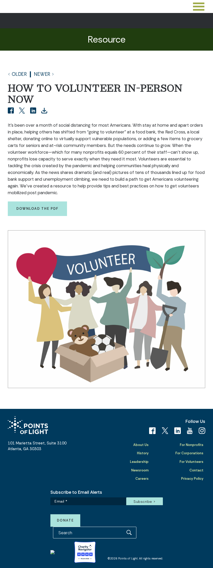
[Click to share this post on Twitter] (22, 111)
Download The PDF (37, 208)
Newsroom (140, 470)
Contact (196, 470)
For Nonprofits (191, 445)
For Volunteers (191, 461)
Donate (65, 520)
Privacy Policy (192, 478)
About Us (141, 445)
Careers (142, 478)
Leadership (139, 461)
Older (19, 74)
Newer (42, 74)
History (143, 453)
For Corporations (189, 453)
